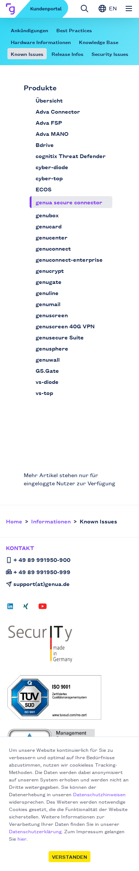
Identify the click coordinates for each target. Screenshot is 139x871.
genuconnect (53, 248)
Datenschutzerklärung (35, 831)
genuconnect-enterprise (69, 259)
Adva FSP (49, 122)
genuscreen (52, 315)
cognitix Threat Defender (71, 156)
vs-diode (47, 381)
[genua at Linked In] (12, 608)
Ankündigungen (29, 30)
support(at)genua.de (41, 583)
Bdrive (45, 144)
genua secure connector (69, 202)
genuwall (48, 359)
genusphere (52, 348)
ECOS (44, 189)
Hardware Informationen (41, 42)
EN (112, 8)
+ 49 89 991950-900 (41, 559)
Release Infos (67, 53)
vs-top (44, 392)
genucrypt (50, 270)
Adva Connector (58, 111)
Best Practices (74, 30)
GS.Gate (47, 370)
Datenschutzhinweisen (99, 794)
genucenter (51, 237)
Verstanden (69, 856)
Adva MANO (52, 133)
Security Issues (110, 53)
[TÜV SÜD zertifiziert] (70, 697)
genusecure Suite (60, 337)
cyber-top (49, 178)
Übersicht (49, 100)
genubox (47, 215)
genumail (48, 304)
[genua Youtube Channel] (42, 608)
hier (21, 838)
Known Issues (27, 53)
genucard (49, 226)
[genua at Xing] (26, 608)
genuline (47, 293)
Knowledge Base (98, 42)
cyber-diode (52, 167)
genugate (49, 281)
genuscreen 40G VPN (65, 326)
